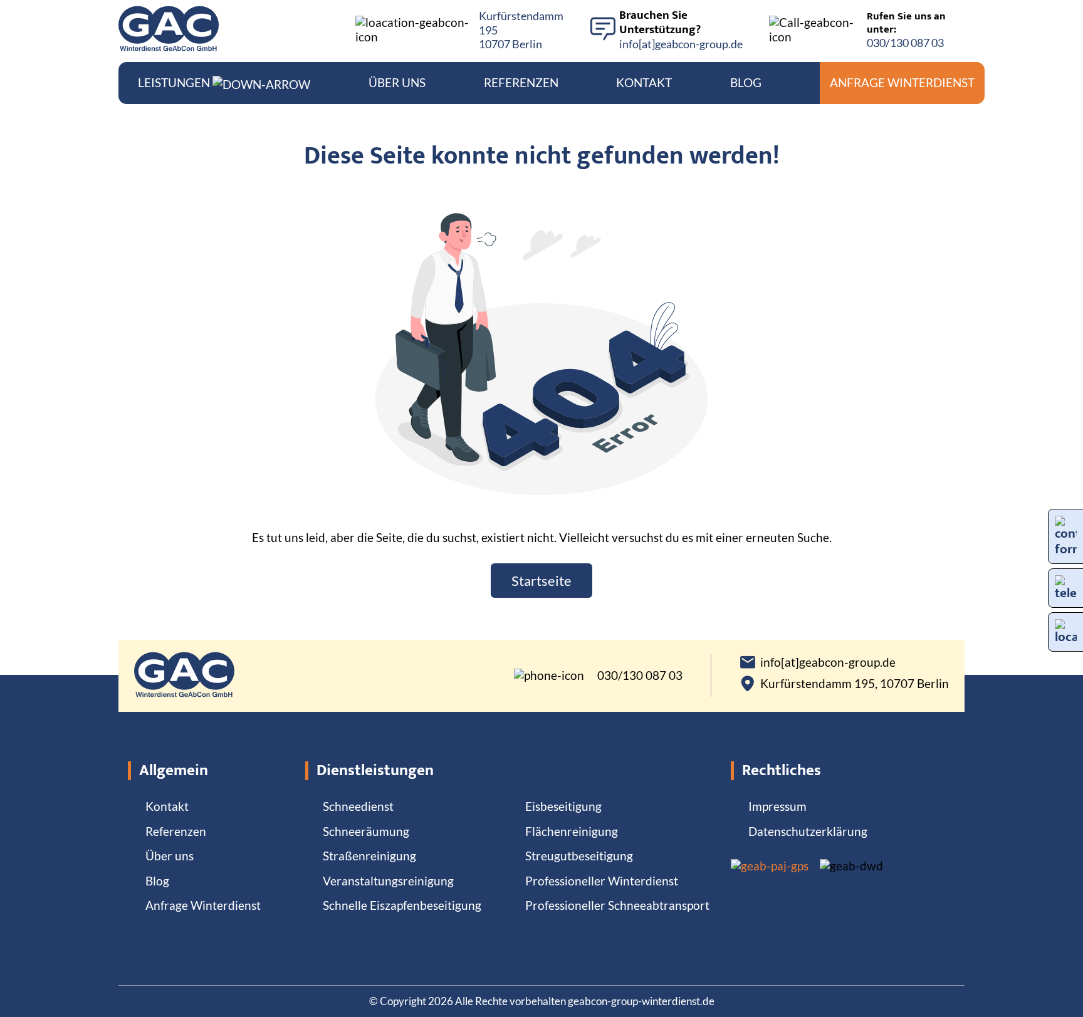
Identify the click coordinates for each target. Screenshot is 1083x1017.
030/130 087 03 (905, 43)
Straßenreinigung (369, 855)
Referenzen (521, 82)
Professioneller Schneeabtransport (617, 905)
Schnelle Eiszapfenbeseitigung (402, 905)
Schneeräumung (366, 831)
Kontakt (644, 82)
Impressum (777, 806)
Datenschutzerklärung (807, 831)
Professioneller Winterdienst (601, 881)
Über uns (397, 82)
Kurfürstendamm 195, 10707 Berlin (854, 684)
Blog (745, 82)
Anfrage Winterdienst (902, 82)
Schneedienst (358, 806)
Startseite (541, 580)
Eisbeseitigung (563, 806)
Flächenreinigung (571, 831)
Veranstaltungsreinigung (388, 881)
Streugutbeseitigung (579, 855)
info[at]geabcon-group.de (681, 44)
